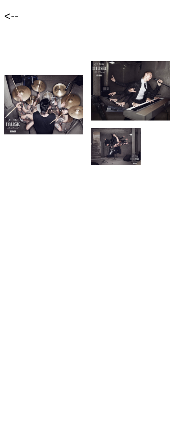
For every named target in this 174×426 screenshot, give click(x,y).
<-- (11, 16)
